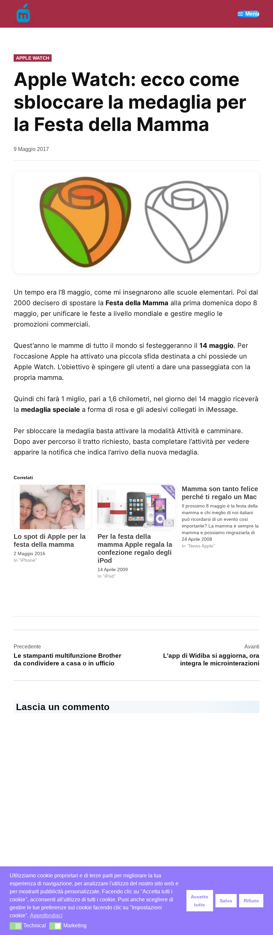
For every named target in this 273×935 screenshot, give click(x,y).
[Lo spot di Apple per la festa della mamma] (52, 507)
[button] (136, 222)
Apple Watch (32, 58)
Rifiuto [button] (251, 900)
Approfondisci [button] (46, 915)
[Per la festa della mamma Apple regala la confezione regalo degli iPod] (136, 507)
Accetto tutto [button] (199, 900)
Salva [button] (226, 900)
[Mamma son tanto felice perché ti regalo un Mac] (224, 517)
